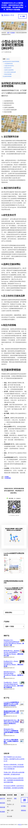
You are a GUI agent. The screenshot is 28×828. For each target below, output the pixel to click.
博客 (15, 798)
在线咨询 (24, 800)
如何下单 (2, 798)
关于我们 (23, 806)
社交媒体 (7, 476)
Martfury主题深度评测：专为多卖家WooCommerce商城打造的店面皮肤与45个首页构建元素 (14, 766)
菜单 (23, 16)
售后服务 (2, 811)
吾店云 (19, 824)
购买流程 (2, 803)
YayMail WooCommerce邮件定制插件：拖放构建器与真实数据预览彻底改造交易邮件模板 (14, 780)
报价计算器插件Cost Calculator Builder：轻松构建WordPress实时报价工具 (14, 759)
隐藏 (8, 59)
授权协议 (23, 810)
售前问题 (2, 807)
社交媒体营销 (8, 478)
